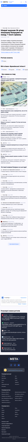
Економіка (4, 386)
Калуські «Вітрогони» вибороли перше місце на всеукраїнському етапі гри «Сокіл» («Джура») (13, 217)
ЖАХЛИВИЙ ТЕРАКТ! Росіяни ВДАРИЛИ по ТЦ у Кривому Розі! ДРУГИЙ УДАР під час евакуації (14, 326)
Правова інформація (6, 427)
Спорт (16, 380)
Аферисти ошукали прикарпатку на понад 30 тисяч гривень (14, 145)
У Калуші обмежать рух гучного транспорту (12, 204)
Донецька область (5, 394)
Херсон (3, 418)
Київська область (18, 398)
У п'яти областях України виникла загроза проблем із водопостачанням (14, 231)
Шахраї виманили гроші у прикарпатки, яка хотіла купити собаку (14, 111)
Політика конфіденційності (7, 423)
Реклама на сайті (5, 421)
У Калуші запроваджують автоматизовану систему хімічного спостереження (14, 183)
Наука (3, 380)
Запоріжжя (17, 410)
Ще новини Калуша (14, 244)
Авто (3, 382)
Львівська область (5, 400)
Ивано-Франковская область (13, 28)
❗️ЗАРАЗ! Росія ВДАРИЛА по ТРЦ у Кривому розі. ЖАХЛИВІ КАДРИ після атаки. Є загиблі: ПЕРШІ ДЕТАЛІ (13, 318)
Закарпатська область (6, 396)
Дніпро (3, 412)
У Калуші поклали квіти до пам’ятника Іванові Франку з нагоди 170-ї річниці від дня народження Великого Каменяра (14, 211)
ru (23, 2)
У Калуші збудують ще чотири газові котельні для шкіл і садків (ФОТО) (13, 238)
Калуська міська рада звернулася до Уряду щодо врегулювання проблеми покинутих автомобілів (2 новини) (14, 198)
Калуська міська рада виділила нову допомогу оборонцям (13, 177)
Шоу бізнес (4, 378)
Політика (3, 376)
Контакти (4, 429)
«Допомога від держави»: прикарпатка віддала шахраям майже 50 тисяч (14, 79)
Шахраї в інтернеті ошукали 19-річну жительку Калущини (13, 123)
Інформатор (5, 221)
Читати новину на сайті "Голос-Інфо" (10, 52)
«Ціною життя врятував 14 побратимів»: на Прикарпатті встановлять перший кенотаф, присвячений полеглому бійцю (12, 225)
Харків (3, 410)
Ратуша (4, 76)
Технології (17, 384)
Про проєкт (4, 431)
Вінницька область (5, 392)
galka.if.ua (5, 235)
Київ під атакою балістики (8, 349)
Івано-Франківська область (7, 398)
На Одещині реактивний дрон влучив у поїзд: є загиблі (14, 333)
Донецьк (16, 414)
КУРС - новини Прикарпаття (8, 108)
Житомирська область (19, 394)
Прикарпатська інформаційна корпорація (11, 169)
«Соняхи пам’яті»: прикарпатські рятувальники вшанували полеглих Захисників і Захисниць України (12, 190)
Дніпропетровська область (20, 392)
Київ (12, 336)
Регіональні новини (11, 2)
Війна (16, 378)
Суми (9, 330)
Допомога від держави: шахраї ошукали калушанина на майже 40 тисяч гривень (11, 134)
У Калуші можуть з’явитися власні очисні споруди (13, 171)
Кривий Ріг (11, 315)
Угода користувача (6, 425)
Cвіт (16, 376)
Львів (3, 414)
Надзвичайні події (5, 384)
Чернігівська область (6, 402)
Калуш (8, 76)
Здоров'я (17, 382)
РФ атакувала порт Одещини (9, 345)
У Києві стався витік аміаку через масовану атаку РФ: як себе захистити (13, 339)
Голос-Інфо (5, 174)
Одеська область (18, 400)
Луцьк (3, 416)
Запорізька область (19, 396)
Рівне (16, 408)
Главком (4, 229)
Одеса (14, 343)
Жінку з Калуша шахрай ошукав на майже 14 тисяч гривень (14, 157)
